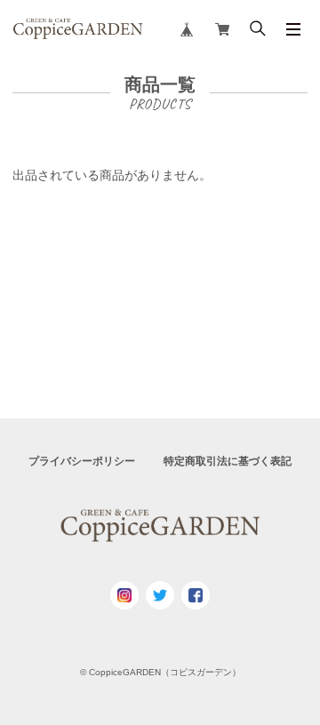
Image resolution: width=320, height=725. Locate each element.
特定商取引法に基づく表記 (228, 461)
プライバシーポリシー (81, 461)
